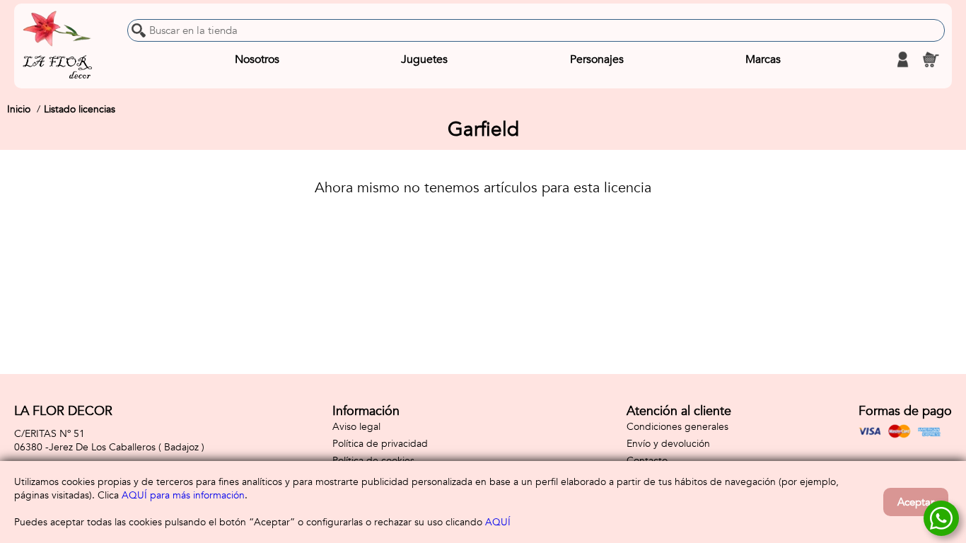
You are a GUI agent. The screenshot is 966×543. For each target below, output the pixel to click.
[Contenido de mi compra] (930, 59)
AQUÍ (498, 522)
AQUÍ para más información (183, 495)
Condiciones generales (677, 426)
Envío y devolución (668, 443)
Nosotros (257, 59)
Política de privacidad (380, 443)
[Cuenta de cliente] (902, 59)
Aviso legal (356, 426)
